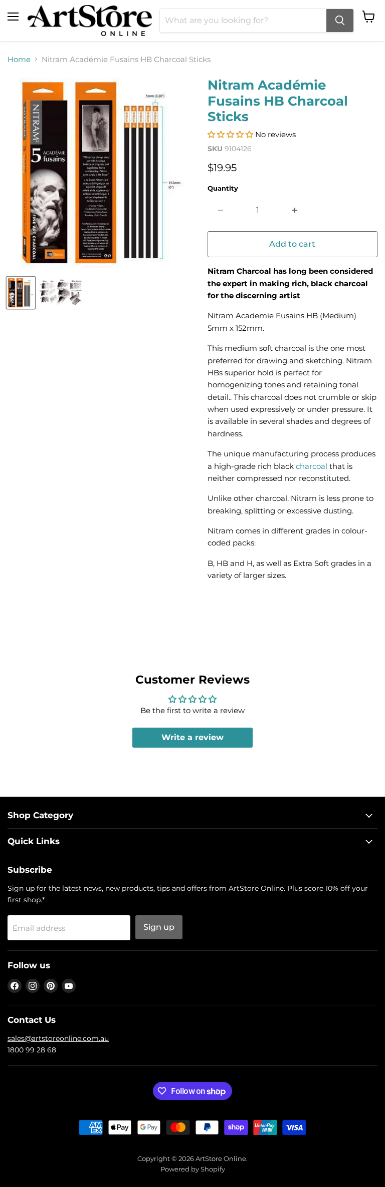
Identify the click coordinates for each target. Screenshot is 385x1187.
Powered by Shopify (192, 1169)
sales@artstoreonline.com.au (58, 1038)
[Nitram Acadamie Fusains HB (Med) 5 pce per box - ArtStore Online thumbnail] (21, 293)
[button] (230, 134)
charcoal (311, 466)
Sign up (158, 927)
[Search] (339, 20)
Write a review (192, 737)
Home (19, 59)
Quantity (223, 188)
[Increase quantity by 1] (295, 210)
